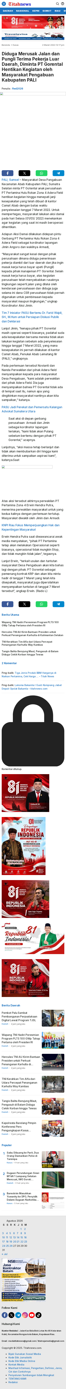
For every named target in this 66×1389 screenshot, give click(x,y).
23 (25, 1241)
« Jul (4, 1254)
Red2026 (17, 88)
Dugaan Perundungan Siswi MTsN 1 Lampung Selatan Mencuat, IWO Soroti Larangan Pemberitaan (23, 1176)
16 (25, 1237)
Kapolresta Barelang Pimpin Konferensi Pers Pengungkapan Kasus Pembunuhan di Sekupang (19, 1128)
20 (14, 1241)
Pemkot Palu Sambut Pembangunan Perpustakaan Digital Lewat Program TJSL (19, 1016)
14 (18, 1237)
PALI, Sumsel (10, 179)
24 (3, 1245)
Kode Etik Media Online (21, 1361)
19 (10, 1241)
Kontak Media (16, 1364)
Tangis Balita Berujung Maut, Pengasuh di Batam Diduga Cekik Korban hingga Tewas (30, 653)
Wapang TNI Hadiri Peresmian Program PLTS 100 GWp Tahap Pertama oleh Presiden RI (30, 624)
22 (22, 1241)
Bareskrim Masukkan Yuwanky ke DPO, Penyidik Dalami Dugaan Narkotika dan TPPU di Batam (22, 1196)
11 (7, 1237)
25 (7, 1245)
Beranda (6, 45)
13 (14, 1237)
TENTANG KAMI (17, 1378)
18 (7, 1241)
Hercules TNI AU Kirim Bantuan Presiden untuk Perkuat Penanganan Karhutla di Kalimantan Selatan (32, 634)
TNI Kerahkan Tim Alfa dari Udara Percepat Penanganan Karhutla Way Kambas (27, 643)
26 (11, 1245)
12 (10, 1237)
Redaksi (13, 1382)
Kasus (16, 45)
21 (18, 1241)
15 (21, 1237)
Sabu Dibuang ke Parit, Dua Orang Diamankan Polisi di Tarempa (23, 1155)
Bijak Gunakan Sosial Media (24, 1354)
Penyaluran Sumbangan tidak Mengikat (31, 1375)
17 (3, 1241)
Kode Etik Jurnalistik (20, 1357)
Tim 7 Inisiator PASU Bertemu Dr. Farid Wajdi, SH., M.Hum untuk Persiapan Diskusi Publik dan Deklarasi (32, 317)
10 (3, 1237)
